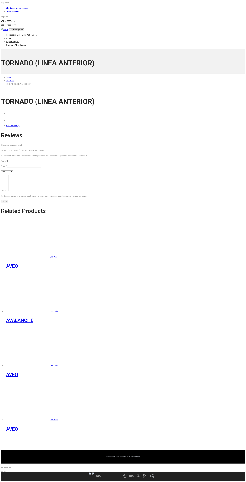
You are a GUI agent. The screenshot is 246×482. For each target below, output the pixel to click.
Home (8, 77)
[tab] (125, 125)
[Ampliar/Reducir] (10, 467)
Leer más (54, 257)
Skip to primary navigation (17, 8)
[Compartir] (5, 467)
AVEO (12, 266)
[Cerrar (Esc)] (2, 467)
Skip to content (12, 11)
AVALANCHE (19, 320)
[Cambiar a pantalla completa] (7, 467)
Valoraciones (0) (13, 125)
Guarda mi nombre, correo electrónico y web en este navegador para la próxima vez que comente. (45, 196)
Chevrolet (10, 80)
